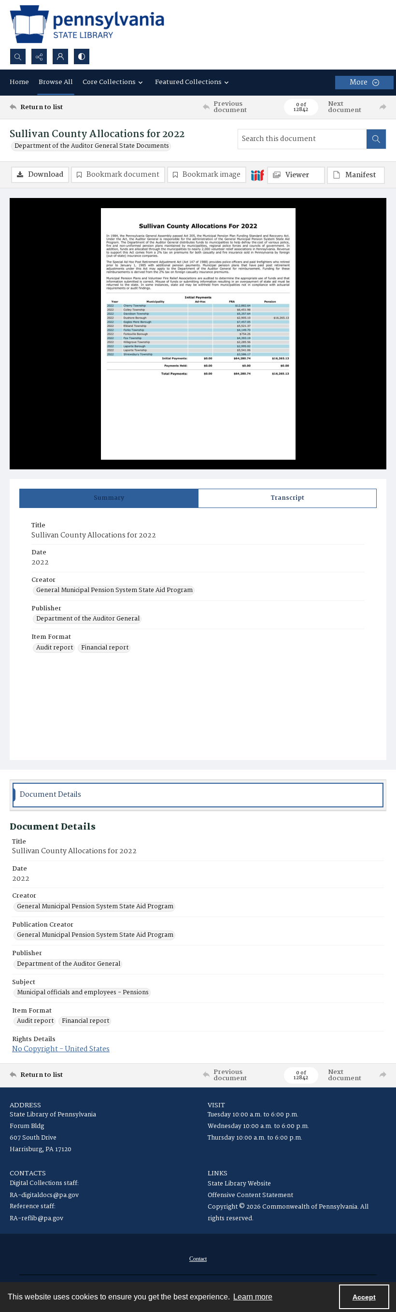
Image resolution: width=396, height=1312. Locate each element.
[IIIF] (257, 175)
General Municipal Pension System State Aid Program (114, 590)
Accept (364, 1297)
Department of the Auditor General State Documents (91, 146)
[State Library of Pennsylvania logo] (87, 24)
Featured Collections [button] (188, 82)
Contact (198, 1259)
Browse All (56, 82)
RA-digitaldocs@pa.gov (44, 1195)
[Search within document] (376, 139)
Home (19, 82)
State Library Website (239, 1184)
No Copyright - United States (61, 1049)
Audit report (54, 648)
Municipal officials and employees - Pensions (83, 993)
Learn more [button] (252, 1297)
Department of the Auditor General (88, 619)
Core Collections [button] (109, 82)
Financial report (104, 648)
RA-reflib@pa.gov (36, 1218)
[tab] (109, 498)
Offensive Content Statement (250, 1195)
